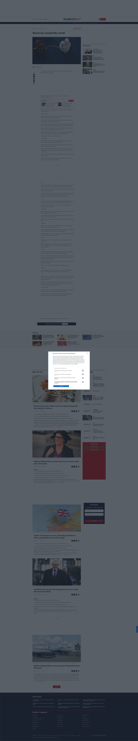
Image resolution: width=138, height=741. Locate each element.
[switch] (82, 370)
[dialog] (69, 371)
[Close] (88, 354)
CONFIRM (61, 386)
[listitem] (69, 368)
